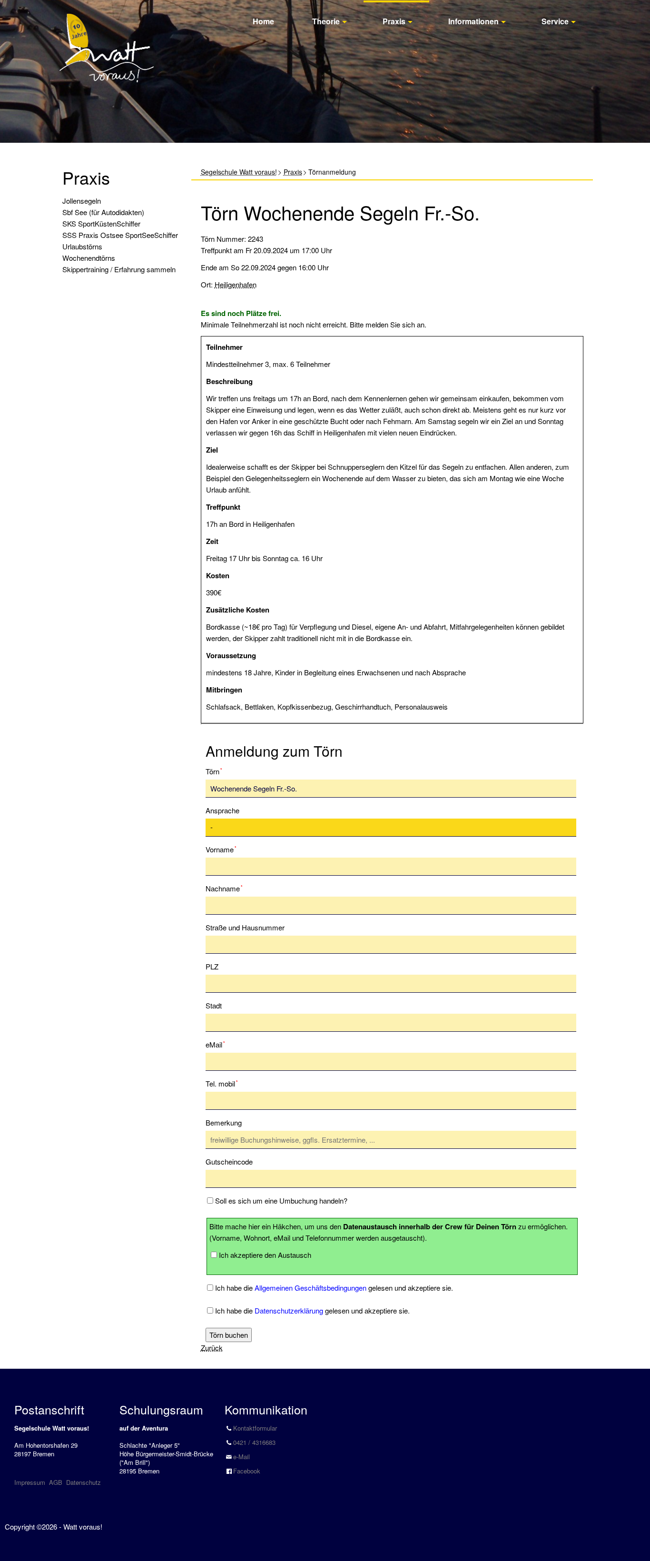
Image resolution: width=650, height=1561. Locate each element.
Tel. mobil (222, 1083)
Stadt (214, 1005)
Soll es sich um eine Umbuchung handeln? (281, 1200)
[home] (106, 37)
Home (263, 21)
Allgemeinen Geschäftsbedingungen (310, 1288)
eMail (221, 1044)
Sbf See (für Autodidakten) (103, 212)
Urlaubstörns (82, 246)
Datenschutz (83, 1482)
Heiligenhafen (235, 284)
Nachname (224, 888)
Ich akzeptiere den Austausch (265, 1255)
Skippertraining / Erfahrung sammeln (119, 269)
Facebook (246, 1470)
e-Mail (241, 1456)
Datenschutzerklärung (289, 1310)
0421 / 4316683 (254, 1442)
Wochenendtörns (88, 258)
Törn (221, 771)
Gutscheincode (229, 1161)
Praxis (394, 21)
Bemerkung (224, 1122)
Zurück (212, 1348)
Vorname (221, 849)
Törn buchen (228, 1335)
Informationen (473, 21)
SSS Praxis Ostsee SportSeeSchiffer (120, 235)
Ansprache (222, 810)
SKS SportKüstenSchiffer (101, 223)
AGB (55, 1482)
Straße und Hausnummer (245, 927)
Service (555, 21)
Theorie (326, 21)
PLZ (212, 966)
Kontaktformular (255, 1428)
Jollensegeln (81, 201)
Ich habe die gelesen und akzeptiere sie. (334, 1288)
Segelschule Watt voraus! (239, 172)
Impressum (29, 1482)
